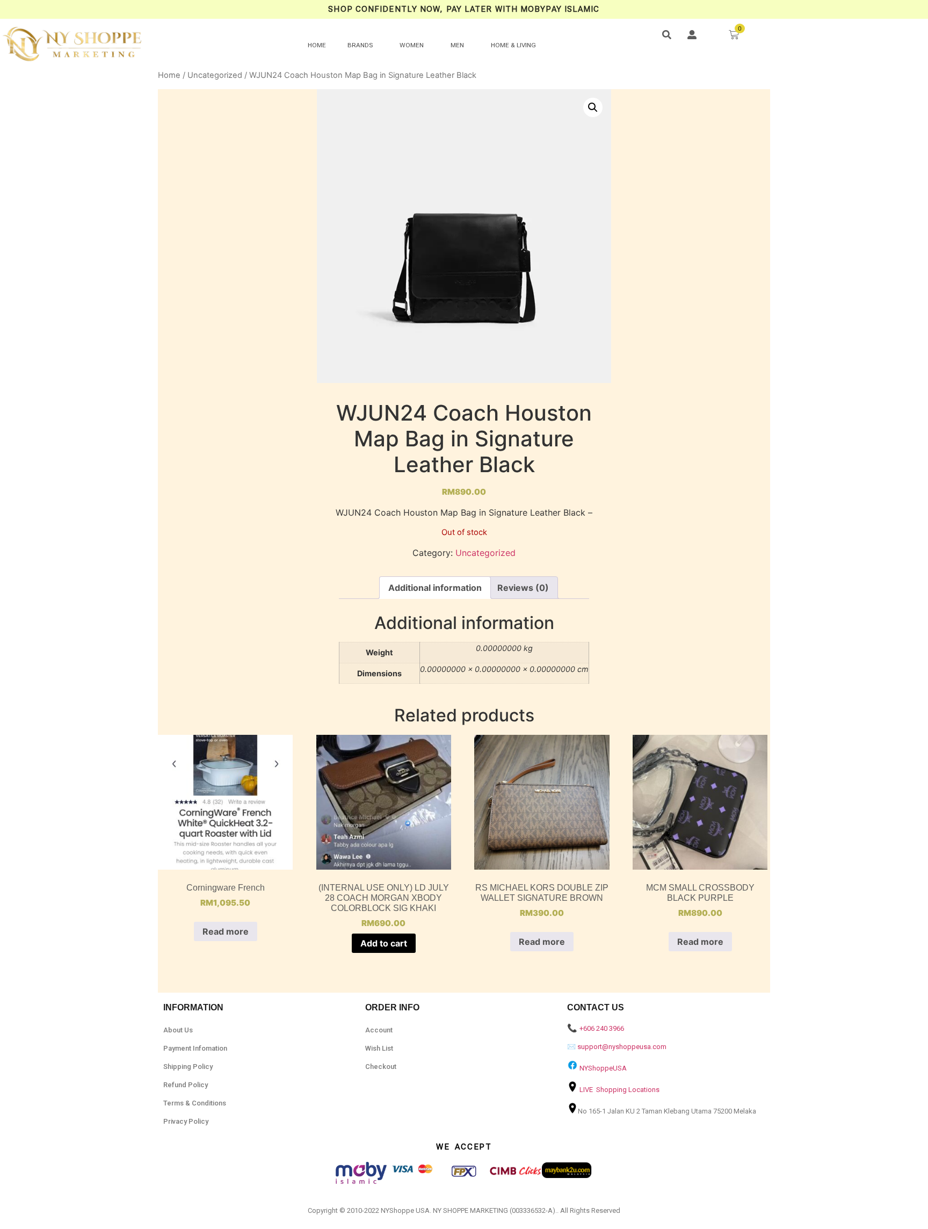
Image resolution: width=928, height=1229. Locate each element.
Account (379, 1030)
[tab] (435, 587)
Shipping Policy (188, 1066)
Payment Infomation (195, 1048)
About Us (178, 1030)
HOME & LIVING (513, 45)
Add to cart (383, 943)
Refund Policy (185, 1085)
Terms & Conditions (194, 1103)
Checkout (380, 1066)
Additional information (435, 587)
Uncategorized (214, 75)
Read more (225, 931)
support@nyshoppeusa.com (621, 1047)
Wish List (379, 1048)
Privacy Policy (185, 1121)
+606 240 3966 (601, 1028)
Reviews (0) (523, 587)
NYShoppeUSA (603, 1068)
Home (169, 75)
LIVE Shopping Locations (619, 1090)
